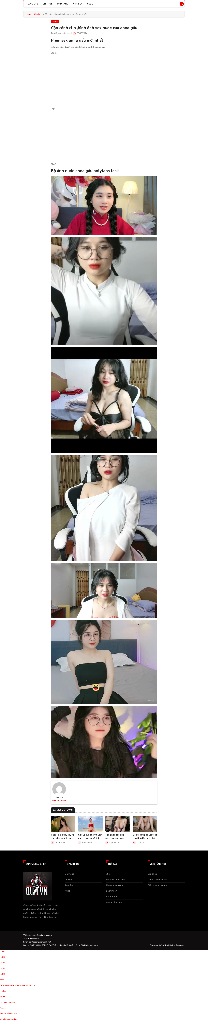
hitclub (3, 951)
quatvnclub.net (64, 33)
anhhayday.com (114, 902)
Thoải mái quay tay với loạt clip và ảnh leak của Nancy (63, 836)
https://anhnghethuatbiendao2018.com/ (17, 985)
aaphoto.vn (111, 890)
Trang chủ (32, 4)
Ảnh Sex (77, 4)
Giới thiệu (152, 874)
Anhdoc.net (111, 896)
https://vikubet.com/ (115, 879)
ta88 (2, 979)
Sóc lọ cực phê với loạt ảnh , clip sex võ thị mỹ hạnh (90, 836)
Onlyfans (62, 4)
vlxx (108, 874)
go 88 (2, 996)
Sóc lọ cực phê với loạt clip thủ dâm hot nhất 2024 (145, 836)
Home (28, 14)
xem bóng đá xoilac (8, 1019)
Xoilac (3, 1008)
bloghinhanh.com (114, 885)
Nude (90, 4)
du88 (2, 957)
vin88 (2, 962)
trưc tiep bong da (7, 1002)
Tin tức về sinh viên (8, 1013)
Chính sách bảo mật (157, 879)
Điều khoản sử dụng (157, 885)
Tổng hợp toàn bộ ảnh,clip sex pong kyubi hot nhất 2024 (116, 836)
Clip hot (47, 4)
